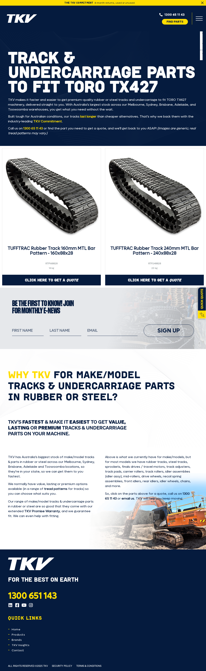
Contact (18, 650)
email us (128, 498)
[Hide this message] (202, 3)
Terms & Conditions (88, 665)
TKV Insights (20, 645)
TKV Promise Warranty (42, 511)
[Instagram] (31, 605)
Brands (17, 640)
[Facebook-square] (17, 605)
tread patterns (55, 489)
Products (18, 635)
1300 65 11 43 (33, 128)
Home (16, 629)
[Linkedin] (10, 605)
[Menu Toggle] (199, 18)
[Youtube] (24, 605)
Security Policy (62, 665)
